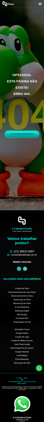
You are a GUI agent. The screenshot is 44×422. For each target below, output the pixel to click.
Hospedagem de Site (22, 322)
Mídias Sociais (23, 388)
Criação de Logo (22, 337)
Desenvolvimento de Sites (22, 296)
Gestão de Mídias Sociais (22, 341)
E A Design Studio (22, 229)
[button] (40, 3)
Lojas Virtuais (22, 389)
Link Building (22, 355)
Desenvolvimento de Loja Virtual (22, 292)
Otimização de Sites (22, 363)
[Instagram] (25, 269)
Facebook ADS (22, 318)
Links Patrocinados (22, 344)
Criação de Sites (22, 288)
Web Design (22, 315)
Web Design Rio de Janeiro (22, 348)
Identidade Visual (22, 329)
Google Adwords (22, 352)
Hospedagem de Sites (35, 388)
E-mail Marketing (22, 307)
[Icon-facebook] (19, 269)
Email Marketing (22, 359)
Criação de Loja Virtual (29, 386)
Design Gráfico (22, 333)
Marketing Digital (22, 311)
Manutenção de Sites (22, 303)
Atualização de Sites (22, 300)
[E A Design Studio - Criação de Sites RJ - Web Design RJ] (22, 380)
